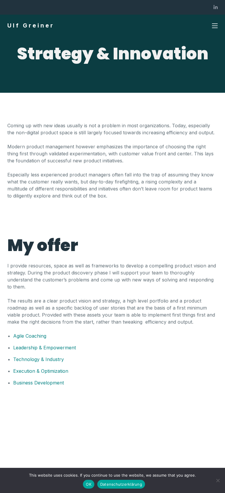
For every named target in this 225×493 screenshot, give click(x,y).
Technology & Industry (38, 359)
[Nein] (218, 480)
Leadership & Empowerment (44, 348)
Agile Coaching (29, 336)
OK (88, 484)
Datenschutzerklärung (121, 484)
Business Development (38, 383)
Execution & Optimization (40, 371)
